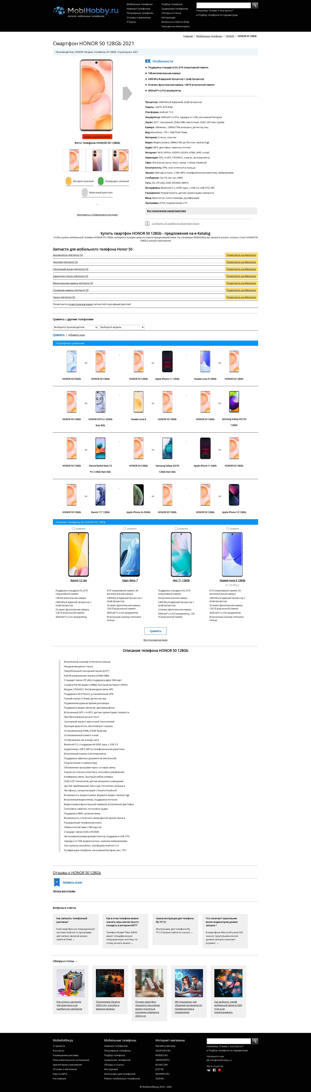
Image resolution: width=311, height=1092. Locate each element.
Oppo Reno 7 (130, 580)
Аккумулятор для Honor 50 (68, 255)
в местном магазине (81, 304)
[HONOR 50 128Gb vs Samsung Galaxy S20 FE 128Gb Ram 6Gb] (153, 440)
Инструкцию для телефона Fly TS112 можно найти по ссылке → (174, 930)
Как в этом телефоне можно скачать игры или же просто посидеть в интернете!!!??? (122, 922)
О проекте (59, 1045)
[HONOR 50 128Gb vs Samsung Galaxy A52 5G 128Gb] (220, 394)
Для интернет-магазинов (67, 1064)
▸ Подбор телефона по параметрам (217, 15)
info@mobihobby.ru (221, 1060)
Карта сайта (60, 1073)
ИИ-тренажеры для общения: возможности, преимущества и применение (188, 1007)
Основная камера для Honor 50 (70, 290)
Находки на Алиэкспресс (176, 26)
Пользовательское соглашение (71, 1060)
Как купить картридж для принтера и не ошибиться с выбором (69, 1005)
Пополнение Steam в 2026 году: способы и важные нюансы (108, 1005)
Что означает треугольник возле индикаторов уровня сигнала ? (222, 922)
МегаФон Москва (165, 1045)
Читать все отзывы (64, 891)
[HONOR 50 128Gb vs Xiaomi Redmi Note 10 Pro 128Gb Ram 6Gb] (86, 440)
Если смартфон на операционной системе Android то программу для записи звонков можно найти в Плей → (76, 934)
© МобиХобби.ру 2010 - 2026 (156, 1086)
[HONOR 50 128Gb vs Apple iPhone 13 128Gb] (220, 487)
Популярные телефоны (140, 13)
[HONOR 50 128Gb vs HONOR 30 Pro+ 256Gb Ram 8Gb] (86, 394)
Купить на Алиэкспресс (97, 136)
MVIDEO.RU (162, 1055)
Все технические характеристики (166, 210)
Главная (188, 36)
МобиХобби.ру (63, 1040)
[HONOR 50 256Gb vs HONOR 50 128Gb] (86, 353)
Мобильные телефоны (140, 4)
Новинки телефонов (138, 8)
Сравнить (59, 334)
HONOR (230, 36)
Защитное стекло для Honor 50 (70, 276)
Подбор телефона (172, 4)
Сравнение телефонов (175, 8)
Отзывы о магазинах (139, 17)
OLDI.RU (160, 1078)
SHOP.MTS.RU (163, 1050)
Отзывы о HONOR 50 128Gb (77, 872)
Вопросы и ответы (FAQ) (175, 21)
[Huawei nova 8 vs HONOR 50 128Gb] (153, 394)
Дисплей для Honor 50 (65, 262)
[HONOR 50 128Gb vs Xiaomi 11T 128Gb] (86, 487)
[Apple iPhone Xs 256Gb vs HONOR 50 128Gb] (153, 487)
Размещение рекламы (66, 1055)
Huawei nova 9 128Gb (232, 580)
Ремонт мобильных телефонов (122, 1078)
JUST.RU (160, 1069)
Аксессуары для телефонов (119, 1073)
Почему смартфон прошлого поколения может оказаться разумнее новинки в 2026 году (147, 1008)
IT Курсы (131, 21)
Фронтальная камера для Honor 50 (73, 283)
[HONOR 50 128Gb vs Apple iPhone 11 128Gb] (153, 353)
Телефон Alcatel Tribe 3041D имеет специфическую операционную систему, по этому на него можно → (122, 938)
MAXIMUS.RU (163, 1073)
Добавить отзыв (72, 882)
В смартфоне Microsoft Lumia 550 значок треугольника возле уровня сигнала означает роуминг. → (224, 938)
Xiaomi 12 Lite (78, 580)
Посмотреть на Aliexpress (241, 255)
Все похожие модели (155, 640)
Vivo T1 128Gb (181, 580)
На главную (59, 1078)
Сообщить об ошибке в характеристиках (175, 223)
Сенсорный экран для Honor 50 (70, 269)
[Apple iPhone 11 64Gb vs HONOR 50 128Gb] (220, 440)
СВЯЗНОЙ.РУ (163, 1060)
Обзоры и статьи (171, 13)
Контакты (58, 1050)
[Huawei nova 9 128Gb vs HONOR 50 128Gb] (220, 353)
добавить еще (76, 334)
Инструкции (168, 17)
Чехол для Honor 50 (64, 297)
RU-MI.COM (162, 1064)
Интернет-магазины (170, 1040)
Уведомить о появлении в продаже (97, 214)
